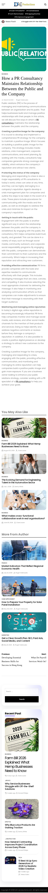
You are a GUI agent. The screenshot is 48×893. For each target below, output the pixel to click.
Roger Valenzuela (22, 100)
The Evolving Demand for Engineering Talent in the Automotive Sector (21, 481)
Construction (10, 839)
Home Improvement (8, 599)
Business (5, 74)
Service (7, 780)
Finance (4, 563)
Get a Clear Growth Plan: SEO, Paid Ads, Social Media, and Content (22, 639)
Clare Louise (22, 450)
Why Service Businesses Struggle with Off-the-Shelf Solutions (22, 21)
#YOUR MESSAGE (32, 10)
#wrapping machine (32, 14)
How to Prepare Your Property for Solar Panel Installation (22, 603)
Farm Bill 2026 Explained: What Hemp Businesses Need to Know (21, 445)
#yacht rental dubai (15, 14)
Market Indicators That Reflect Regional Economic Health (22, 567)
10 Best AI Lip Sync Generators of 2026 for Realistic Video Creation (27, 864)
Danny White (19, 487)
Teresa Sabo (25, 874)
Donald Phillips (23, 793)
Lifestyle (8, 822)
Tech (20, 857)
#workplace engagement (24, 17)
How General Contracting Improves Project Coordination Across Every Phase (21, 844)
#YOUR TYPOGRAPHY (17, 10)
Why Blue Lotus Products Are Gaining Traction (20, 826)
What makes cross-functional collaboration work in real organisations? (23, 517)
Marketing (5, 635)
